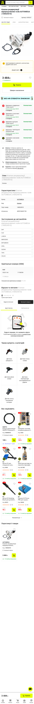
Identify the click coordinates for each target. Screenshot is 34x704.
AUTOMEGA (20, 199)
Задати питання (8, 302)
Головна (3, 6)
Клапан (19, 203)
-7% (19, 447)
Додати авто (15, 70)
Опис (14, 22)
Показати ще (16, 517)
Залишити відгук (26, 302)
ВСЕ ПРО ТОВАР (6, 22)
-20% (20, 482)
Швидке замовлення (17, 90)
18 (27, 470)
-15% (4, 447)
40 (12, 470)
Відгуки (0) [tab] (9, 308)
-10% (20, 412)
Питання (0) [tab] (25, 308)
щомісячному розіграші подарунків (21, 335)
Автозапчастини (13, 6)
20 (27, 435)
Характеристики (23, 22)
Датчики (23, 6)
